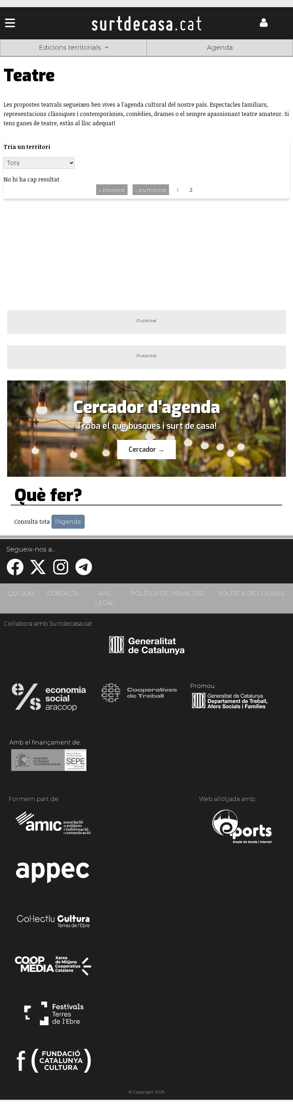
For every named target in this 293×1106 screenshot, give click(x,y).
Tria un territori (27, 147)
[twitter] (37, 571)
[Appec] (53, 875)
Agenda (220, 48)
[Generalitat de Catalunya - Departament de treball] (229, 709)
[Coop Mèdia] (53, 969)
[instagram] (60, 571)
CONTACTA (63, 593)
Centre (146, 58)
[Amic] (53, 827)
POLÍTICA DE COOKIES (251, 593)
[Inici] (146, 23)
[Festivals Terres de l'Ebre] (53, 1016)
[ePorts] (241, 827)
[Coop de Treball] (139, 699)
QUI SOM (21, 593)
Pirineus (205, 58)
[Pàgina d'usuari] (264, 25)
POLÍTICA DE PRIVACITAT (167, 593)
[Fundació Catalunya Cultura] (53, 1064)
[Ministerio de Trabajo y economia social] (48, 765)
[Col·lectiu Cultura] (53, 922)
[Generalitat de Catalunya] (146, 652)
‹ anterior (150, 190)
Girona (88, 58)
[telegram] (83, 571)
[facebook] (15, 571)
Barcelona (263, 58)
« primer (112, 190)
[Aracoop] (48, 699)
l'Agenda (68, 521)
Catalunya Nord (29, 58)
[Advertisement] (146, 254)
